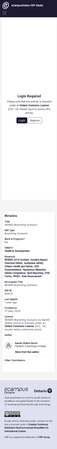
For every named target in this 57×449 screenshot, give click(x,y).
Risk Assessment (31, 276)
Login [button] (22, 120)
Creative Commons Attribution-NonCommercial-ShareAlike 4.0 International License (26, 428)
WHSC (16, 276)
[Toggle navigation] (4, 13)
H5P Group (44, 437)
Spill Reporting (35, 272)
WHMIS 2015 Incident (17, 259)
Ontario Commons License (34, 105)
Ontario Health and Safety (19, 266)
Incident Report (38, 259)
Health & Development (17, 250)
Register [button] (35, 120)
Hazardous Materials (34, 269)
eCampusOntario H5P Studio (27, 5)
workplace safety (33, 263)
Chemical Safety (14, 263)
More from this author (27, 351)
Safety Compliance (15, 272)
